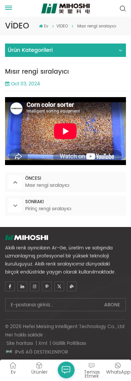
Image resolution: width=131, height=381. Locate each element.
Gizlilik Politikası (69, 343)
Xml (42, 343)
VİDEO (62, 26)
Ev (46, 26)
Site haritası (20, 343)
